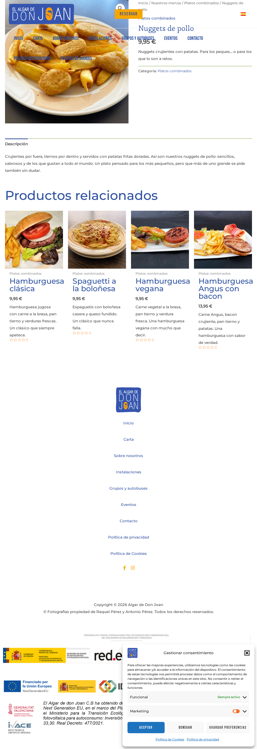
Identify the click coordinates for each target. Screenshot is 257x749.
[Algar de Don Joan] (41, 14)
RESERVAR (129, 14)
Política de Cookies (170, 739)
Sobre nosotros (128, 455)
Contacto (129, 520)
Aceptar (146, 727)
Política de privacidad (203, 739)
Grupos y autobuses (128, 488)
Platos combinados (174, 71)
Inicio (128, 423)
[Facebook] (124, 568)
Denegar (185, 727)
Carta (128, 439)
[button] (246, 652)
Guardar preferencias (228, 727)
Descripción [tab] (16, 143)
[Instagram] (133, 568)
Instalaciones (128, 472)
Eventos (128, 504)
